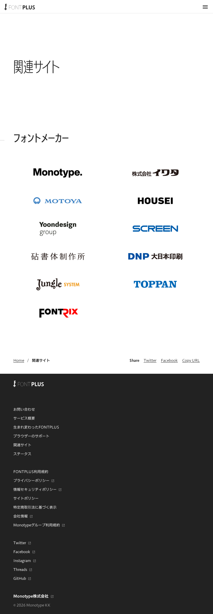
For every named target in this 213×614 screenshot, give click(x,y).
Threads (20, 569)
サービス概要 (24, 418)
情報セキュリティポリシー (35, 489)
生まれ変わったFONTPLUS (36, 427)
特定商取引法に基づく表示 (35, 507)
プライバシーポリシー (31, 480)
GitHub (19, 578)
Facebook (169, 360)
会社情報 (20, 516)
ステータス (22, 454)
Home (18, 360)
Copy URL (191, 360)
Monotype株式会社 (31, 596)
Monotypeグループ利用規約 (36, 525)
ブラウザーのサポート (31, 436)
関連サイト (41, 360)
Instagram (22, 560)
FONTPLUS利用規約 (30, 471)
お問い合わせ (24, 409)
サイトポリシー (26, 498)
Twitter (150, 360)
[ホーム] (19, 6)
